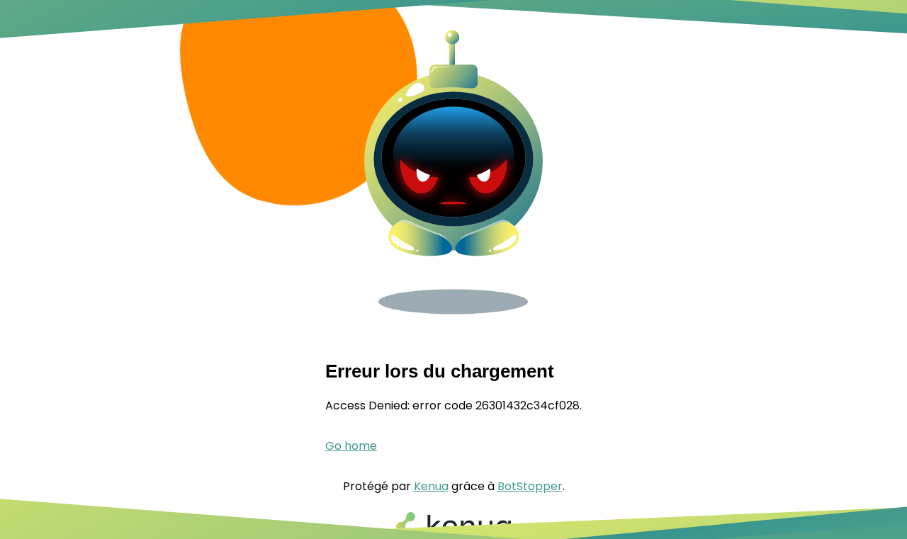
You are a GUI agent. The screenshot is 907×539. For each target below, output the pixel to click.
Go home (351, 446)
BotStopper (530, 486)
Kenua (431, 486)
